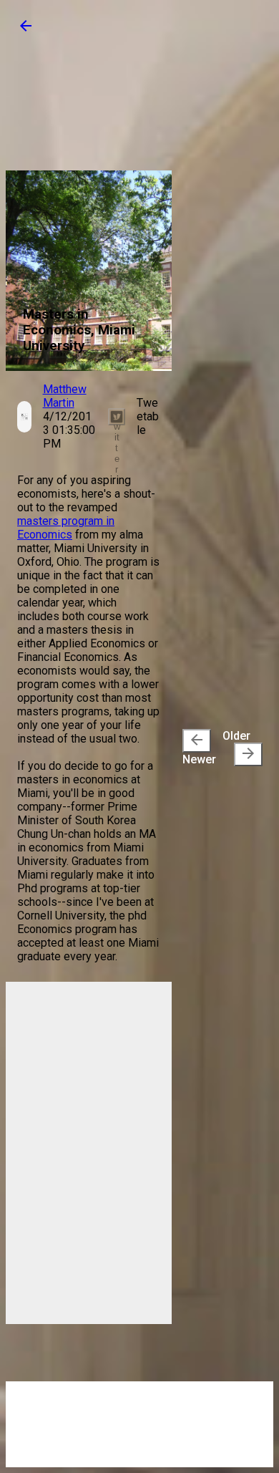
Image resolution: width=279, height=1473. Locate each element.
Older (239, 745)
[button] (25, 30)
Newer (199, 748)
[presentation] (196, 741)
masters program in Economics (65, 527)
